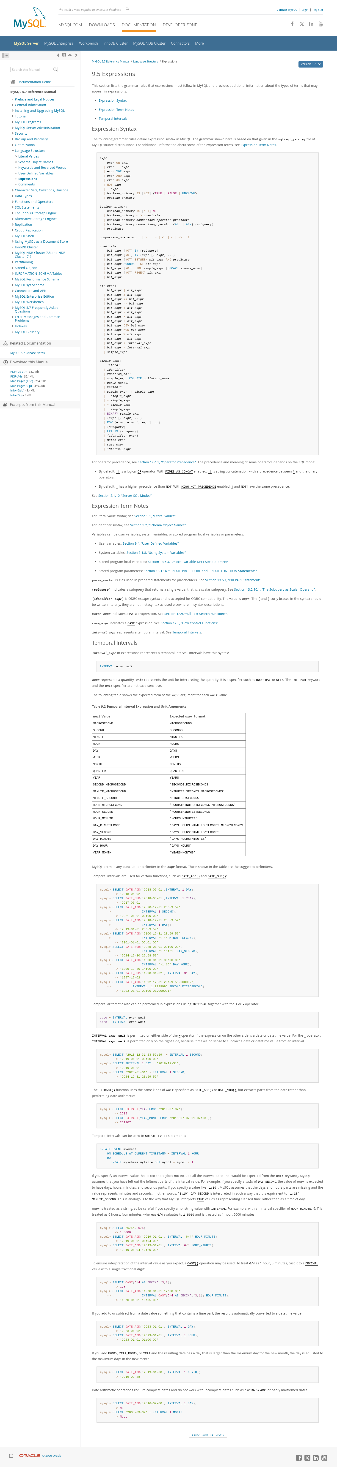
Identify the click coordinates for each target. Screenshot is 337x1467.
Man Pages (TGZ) (21, 381)
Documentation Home (34, 82)
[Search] (55, 69)
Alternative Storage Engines (36, 219)
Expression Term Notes (116, 109)
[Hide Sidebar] (5, 55)
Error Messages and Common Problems (37, 319)
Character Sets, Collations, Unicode (41, 190)
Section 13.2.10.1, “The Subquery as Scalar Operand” (274, 589)
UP (211, 1435)
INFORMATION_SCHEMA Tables (38, 274)
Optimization (25, 145)
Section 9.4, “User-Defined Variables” (151, 543)
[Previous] (58, 55)
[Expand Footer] (11, 1456)
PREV (196, 1435)
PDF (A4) (16, 376)
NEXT (218, 1435)
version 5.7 (308, 64)
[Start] (64, 55)
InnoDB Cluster (26, 247)
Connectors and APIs (31, 291)
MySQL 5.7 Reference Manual (111, 61)
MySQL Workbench (29, 302)
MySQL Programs (28, 122)
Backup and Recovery (31, 139)
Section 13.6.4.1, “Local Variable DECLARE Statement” (188, 562)
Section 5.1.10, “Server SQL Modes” (125, 495)
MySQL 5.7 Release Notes (27, 353)
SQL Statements (27, 207)
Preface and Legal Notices (35, 99)
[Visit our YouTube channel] (319, 25)
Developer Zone (180, 24)
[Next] (76, 55)
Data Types (23, 196)
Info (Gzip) (17, 390)
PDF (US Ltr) (18, 372)
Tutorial (21, 116)
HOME (205, 1435)
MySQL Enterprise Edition (34, 296)
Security (21, 133)
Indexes (21, 326)
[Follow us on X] (300, 25)
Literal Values (28, 156)
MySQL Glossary (27, 332)
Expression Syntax (113, 100)
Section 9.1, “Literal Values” (155, 516)
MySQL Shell (24, 236)
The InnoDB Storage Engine (36, 213)
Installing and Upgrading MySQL (40, 111)
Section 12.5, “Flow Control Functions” (189, 623)
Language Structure (30, 151)
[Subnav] (12, 105)
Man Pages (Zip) (21, 386)
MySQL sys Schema (29, 285)
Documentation (139, 24)
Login (304, 9)
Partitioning (24, 262)
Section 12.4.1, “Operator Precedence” (167, 462)
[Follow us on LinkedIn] (309, 25)
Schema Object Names (35, 162)
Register (318, 9)
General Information (30, 105)
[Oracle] (29, 1456)
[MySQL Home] (30, 18)
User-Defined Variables (36, 173)
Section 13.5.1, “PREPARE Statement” (232, 580)
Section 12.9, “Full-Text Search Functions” (195, 613)
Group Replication (29, 230)
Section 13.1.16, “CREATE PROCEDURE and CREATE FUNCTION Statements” (200, 571)
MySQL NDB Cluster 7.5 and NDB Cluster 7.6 (40, 254)
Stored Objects (26, 268)
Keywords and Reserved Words (42, 168)
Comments (26, 184)
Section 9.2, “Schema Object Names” (158, 525)
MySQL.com (70, 24)
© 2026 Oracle (51, 1456)
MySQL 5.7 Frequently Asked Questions (36, 309)
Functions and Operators (34, 202)
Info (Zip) (16, 395)
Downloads (102, 24)
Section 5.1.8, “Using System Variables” (156, 552)
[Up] (70, 55)
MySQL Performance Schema (37, 279)
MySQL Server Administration (37, 128)
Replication (23, 225)
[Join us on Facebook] (291, 25)
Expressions (27, 179)
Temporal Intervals (113, 118)
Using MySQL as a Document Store (41, 241)
